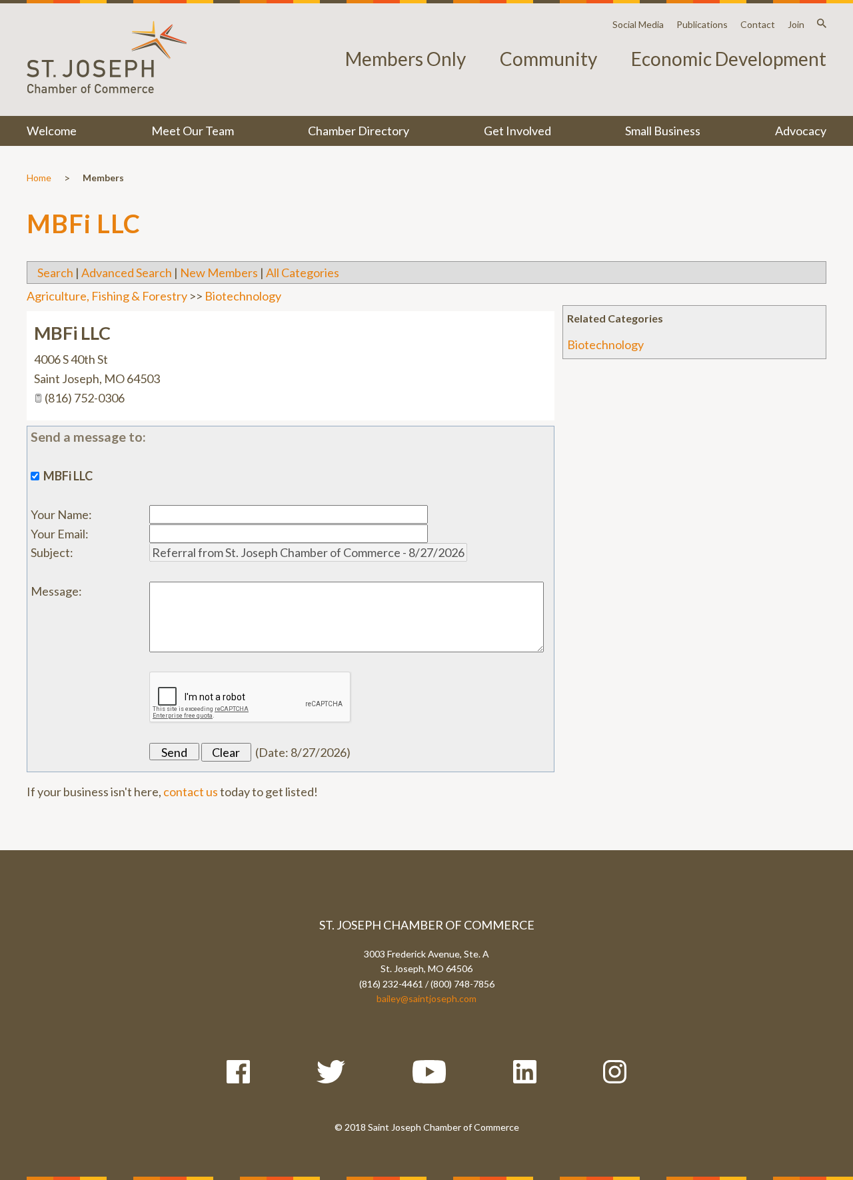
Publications (702, 24)
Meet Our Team (192, 130)
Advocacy (800, 130)
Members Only (405, 58)
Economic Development (728, 58)
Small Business (662, 130)
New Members (219, 272)
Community (548, 58)
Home (39, 177)
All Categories (302, 272)
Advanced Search (126, 272)
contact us (190, 791)
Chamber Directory (358, 130)
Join (796, 24)
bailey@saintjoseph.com (426, 998)
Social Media (638, 24)
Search (55, 272)
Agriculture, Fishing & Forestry (107, 296)
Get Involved (517, 130)
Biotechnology (605, 344)
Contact (757, 24)
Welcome (52, 130)
